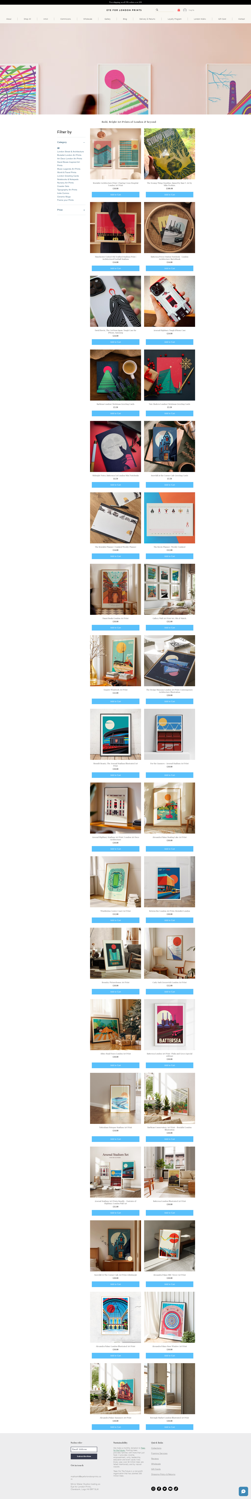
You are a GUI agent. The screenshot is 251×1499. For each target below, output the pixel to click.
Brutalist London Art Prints (69, 155)
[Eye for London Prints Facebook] (159, 1489)
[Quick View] (169, 153)
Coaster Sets (63, 186)
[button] (179, 9)
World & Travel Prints (66, 172)
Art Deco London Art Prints (69, 158)
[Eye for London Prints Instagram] (153, 1489)
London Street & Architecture (70, 151)
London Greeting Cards (68, 176)
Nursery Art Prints (65, 183)
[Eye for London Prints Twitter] (165, 1489)
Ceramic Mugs (64, 196)
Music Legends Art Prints (68, 169)
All (58, 148)
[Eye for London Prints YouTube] (170, 1489)
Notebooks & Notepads (67, 179)
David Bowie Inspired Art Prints (68, 164)
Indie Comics (63, 193)
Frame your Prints (65, 200)
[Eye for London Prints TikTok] (176, 1489)
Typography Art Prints (67, 190)
